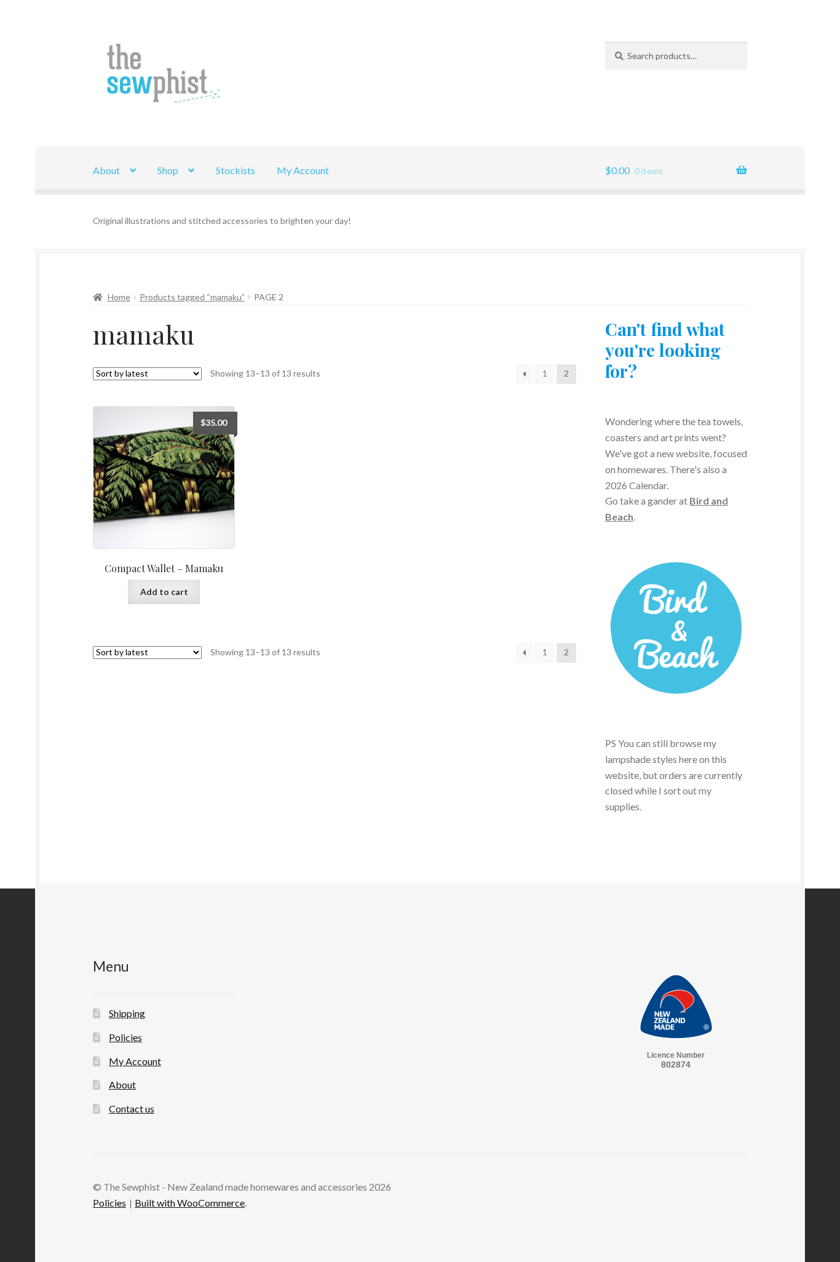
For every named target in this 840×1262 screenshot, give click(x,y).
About (106, 170)
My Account (303, 170)
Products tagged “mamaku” (192, 297)
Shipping (127, 1013)
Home (119, 297)
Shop (167, 170)
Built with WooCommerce (190, 1202)
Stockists (235, 170)
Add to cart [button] (164, 591)
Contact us (131, 1108)
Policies (125, 1037)
